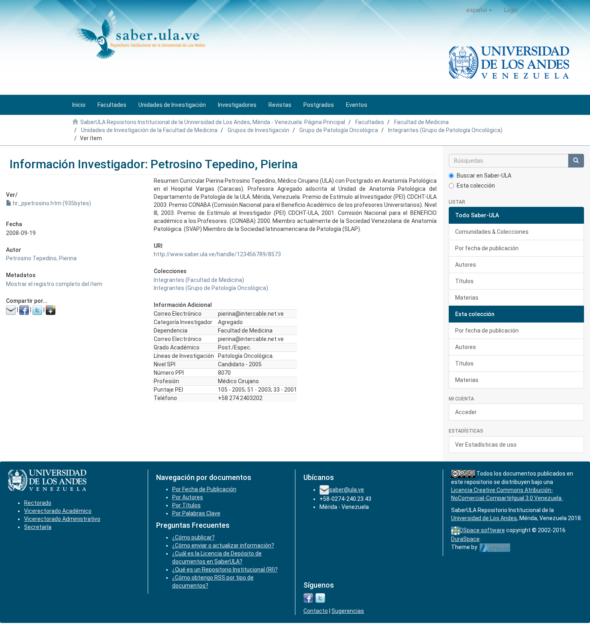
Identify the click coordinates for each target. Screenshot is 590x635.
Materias (466, 297)
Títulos (464, 281)
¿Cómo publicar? (193, 537)
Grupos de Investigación (258, 130)
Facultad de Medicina (421, 122)
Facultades (369, 122)
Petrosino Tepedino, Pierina (41, 258)
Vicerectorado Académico (58, 511)
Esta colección (476, 185)
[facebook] (308, 597)
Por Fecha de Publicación (204, 489)
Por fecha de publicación (487, 248)
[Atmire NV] (495, 547)
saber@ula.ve (346, 489)
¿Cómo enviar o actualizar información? (223, 545)
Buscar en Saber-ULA (484, 175)
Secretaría (37, 527)
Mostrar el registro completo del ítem (54, 284)
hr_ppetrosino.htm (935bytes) (51, 203)
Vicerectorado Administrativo (62, 519)
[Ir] (576, 160)
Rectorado (37, 503)
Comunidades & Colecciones (492, 232)
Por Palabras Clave (196, 513)
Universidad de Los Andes (484, 518)
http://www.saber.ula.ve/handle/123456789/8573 (217, 254)
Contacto (315, 611)
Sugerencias (348, 611)
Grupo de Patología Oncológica (338, 130)
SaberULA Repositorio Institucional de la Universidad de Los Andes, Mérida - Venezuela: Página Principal (212, 122)
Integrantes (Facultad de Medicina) (199, 280)
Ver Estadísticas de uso (486, 444)
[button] (479, 10)
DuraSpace (465, 539)
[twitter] (320, 597)
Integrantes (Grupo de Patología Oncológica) (445, 130)
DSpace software (482, 530)
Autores (465, 264)
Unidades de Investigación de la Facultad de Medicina (149, 130)
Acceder (466, 412)
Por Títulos (186, 505)
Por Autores (187, 497)
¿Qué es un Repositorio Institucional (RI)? (225, 569)
